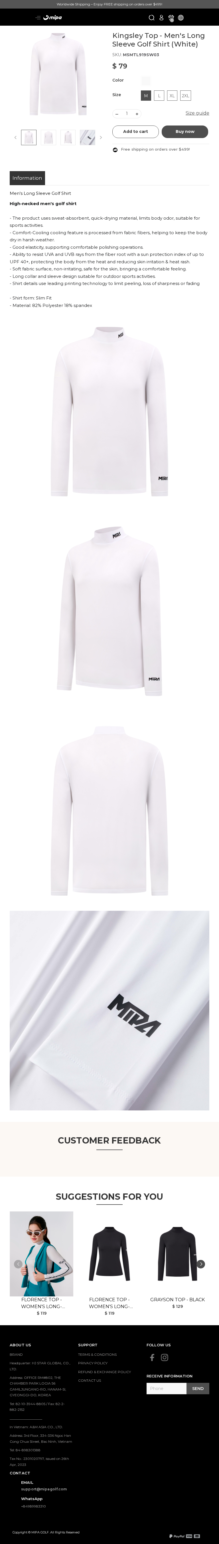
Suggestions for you (109, 1196)
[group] (58, 74)
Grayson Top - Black (177, 1299)
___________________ (26, 1418)
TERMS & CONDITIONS (97, 1354)
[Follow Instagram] (164, 1357)
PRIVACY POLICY (93, 1363)
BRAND (16, 1354)
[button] (200, 1264)
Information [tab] (27, 178)
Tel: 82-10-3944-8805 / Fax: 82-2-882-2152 (37, 1407)
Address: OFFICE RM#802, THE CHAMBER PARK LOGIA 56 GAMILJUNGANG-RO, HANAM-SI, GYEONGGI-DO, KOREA (38, 1386)
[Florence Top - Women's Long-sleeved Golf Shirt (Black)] (109, 1253)
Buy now (185, 131)
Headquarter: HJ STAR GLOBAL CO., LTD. (40, 1366)
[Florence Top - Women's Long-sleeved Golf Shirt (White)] (41, 1253)
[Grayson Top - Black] (177, 1253)
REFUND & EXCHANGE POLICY (104, 1372)
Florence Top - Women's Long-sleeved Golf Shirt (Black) (109, 1303)
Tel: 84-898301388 (25, 1450)
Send (198, 1388)
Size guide (197, 113)
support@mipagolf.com (44, 1489)
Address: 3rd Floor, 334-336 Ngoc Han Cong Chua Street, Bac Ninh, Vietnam (41, 1438)
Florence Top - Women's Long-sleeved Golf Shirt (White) (41, 1303)
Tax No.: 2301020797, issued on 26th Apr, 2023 (39, 1461)
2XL (185, 95)
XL (172, 95)
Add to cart (135, 131)
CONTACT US (89, 1380)
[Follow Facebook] (152, 1357)
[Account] (161, 17)
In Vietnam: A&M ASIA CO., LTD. (36, 1427)
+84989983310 (33, 1506)
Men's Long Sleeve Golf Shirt (40, 193)
